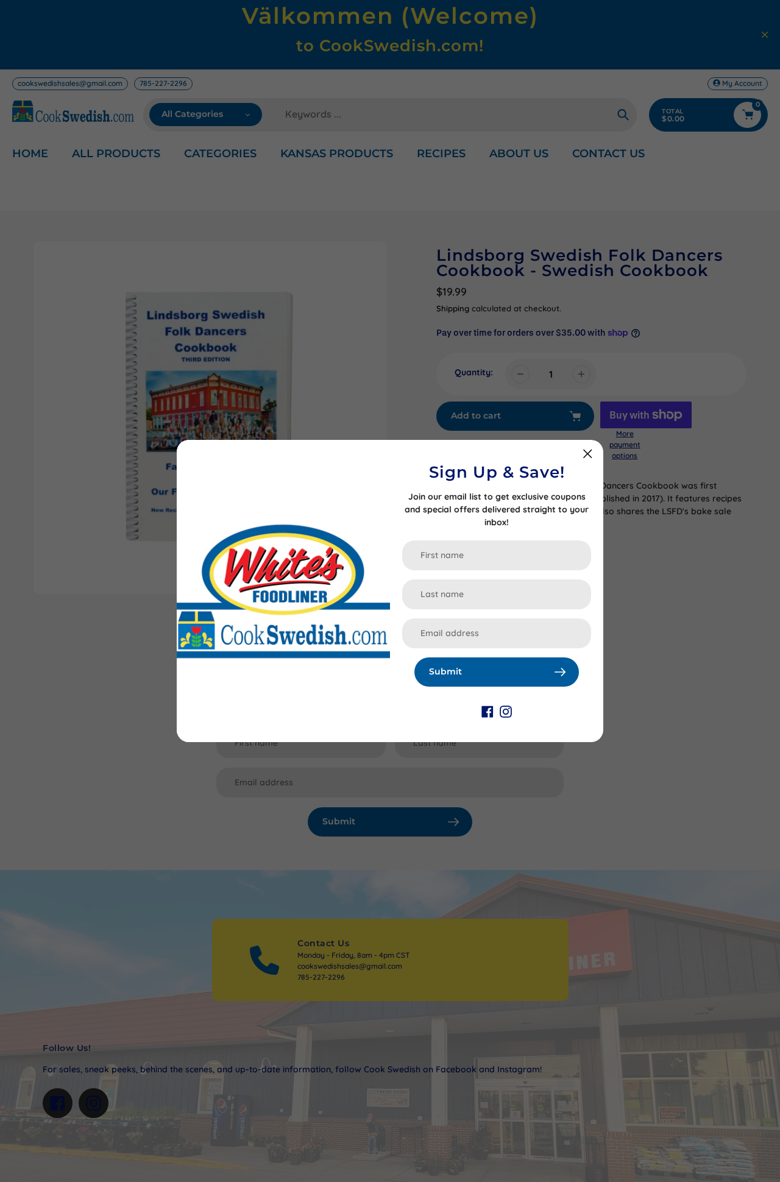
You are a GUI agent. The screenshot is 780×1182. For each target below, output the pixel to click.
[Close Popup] (587, 453)
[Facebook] (487, 711)
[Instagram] (506, 711)
